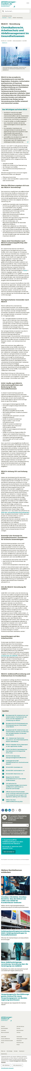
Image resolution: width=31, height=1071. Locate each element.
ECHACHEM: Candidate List (14, 767)
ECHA (25, 270)
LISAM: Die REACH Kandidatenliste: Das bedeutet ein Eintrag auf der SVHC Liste (16, 751)
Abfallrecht (4, 42)
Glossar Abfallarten (5, 1038)
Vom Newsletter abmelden (19, 833)
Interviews (3, 1030)
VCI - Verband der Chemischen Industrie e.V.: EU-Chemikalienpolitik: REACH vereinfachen (17, 739)
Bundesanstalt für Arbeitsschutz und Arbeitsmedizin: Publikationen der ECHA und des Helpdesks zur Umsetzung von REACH (17, 718)
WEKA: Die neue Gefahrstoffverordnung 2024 (14, 800)
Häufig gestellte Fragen (22, 1038)
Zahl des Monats (20, 1026)
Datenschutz (4, 1053)
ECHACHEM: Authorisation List (15, 770)
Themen (3, 1026)
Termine (18, 1032)
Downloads (19, 1036)
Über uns (3, 1051)
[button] (3, 810)
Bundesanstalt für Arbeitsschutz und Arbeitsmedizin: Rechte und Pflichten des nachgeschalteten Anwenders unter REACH (17, 732)
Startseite (4, 17)
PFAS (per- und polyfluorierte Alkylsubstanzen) (15, 512)
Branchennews (20, 1030)
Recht (9, 17)
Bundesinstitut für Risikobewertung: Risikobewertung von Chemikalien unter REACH (17, 725)
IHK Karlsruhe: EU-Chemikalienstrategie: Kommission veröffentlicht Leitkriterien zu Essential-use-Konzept (16, 786)
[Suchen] (3, 11)
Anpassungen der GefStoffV (9, 655)
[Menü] (28, 3)
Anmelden (27, 825)
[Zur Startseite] (8, 4)
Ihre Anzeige (9, 1051)
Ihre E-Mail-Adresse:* (7, 822)
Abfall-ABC (3, 1036)
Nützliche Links (20, 1042)
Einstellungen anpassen (7, 1068)
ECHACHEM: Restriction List (14, 774)
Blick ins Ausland (5, 1032)
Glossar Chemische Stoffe (7, 1040)
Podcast (18, 1028)
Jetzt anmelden (8, 851)
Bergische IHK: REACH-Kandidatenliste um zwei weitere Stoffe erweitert (16, 778)
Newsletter (19, 1040)
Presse (18, 1044)
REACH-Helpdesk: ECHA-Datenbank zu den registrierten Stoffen (17, 745)
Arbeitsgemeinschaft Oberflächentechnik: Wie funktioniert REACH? (17, 762)
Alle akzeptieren (17, 1065)
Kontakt (16, 1051)
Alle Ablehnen (6, 1065)
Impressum (21, 1051)
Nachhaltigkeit (4, 1028)
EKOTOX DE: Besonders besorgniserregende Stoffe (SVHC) (16, 756)
